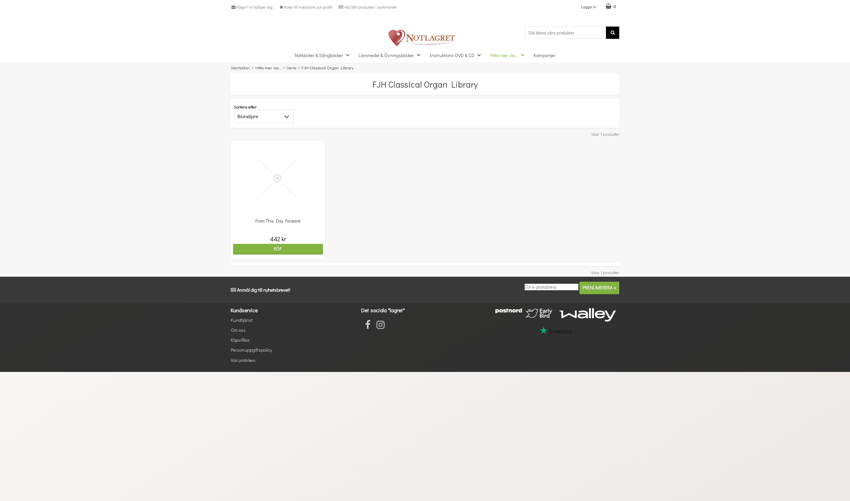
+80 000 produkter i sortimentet (370, 7)
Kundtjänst (242, 320)
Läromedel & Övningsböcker (386, 55)
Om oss (238, 330)
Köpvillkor (240, 340)
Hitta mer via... (504, 55)
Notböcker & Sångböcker (319, 55)
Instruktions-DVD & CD (452, 55)
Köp (278, 249)
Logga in (588, 6)
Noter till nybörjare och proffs (308, 7)
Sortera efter (245, 106)
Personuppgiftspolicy (251, 350)
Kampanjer (544, 55)
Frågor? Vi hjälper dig (254, 7)
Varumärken (243, 360)
